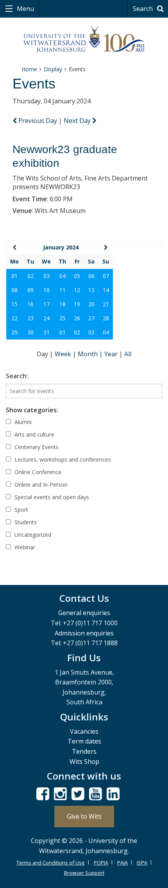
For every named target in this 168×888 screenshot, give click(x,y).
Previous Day (38, 120)
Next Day (78, 120)
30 (30, 332)
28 (106, 318)
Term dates (84, 741)
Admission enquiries (84, 633)
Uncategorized (32, 534)
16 (30, 304)
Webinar (24, 547)
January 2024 (61, 247)
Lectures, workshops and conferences (62, 459)
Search (143, 8)
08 (14, 290)
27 (91, 318)
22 (14, 318)
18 (62, 304)
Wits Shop (84, 761)
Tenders (84, 751)
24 (46, 318)
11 (62, 290)
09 (30, 290)
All (127, 354)
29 (14, 332)
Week (64, 354)
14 (106, 290)
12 (77, 290)
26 (77, 318)
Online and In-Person (40, 484)
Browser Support (84, 872)
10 (46, 290)
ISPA (142, 862)
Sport (20, 509)
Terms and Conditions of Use (50, 862)
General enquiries (84, 612)
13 (91, 290)
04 (62, 276)
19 (77, 304)
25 (62, 318)
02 (30, 276)
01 (14, 276)
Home (29, 69)
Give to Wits (84, 816)
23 (30, 318)
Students (25, 522)
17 (46, 304)
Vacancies (84, 731)
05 (77, 276)
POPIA (101, 862)
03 (46, 276)
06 (91, 276)
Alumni (22, 422)
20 (91, 304)
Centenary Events (36, 447)
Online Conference (37, 472)
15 (14, 304)
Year (111, 354)
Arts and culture (33, 434)
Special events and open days (51, 497)
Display (53, 69)
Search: (17, 376)
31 (46, 332)
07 (106, 276)
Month (88, 354)
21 (106, 304)
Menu (24, 8)
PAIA (122, 862)
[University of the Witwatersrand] (84, 39)
